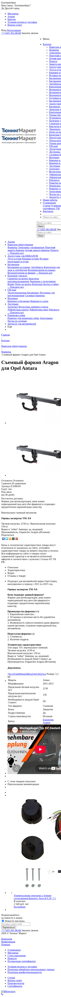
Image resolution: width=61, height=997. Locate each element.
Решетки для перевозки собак (23, 318)
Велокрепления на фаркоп (22, 273)
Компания (6, 939)
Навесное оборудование (20, 244)
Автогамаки (46, 318)
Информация (8, 941)
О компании (14, 950)
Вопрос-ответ (15, 980)
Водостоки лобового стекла (33, 306)
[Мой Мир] (13, 539)
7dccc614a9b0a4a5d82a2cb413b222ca (27, 674)
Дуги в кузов (14, 258)
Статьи (46, 205)
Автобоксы (37, 267)
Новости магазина (14, 921)
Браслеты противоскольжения (23, 280)
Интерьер (54, 157)
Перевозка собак (16, 315)
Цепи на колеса (23, 284)
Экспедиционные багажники (23, 292)
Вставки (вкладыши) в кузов (28, 260)
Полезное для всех (17, 275)
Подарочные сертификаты (22, 961)
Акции (11, 241)
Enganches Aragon (48, 721)
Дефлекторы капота (18, 309)
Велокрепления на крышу (42, 270)
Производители (16, 983)
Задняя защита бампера (37, 250)
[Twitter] (6, 539)
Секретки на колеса (18, 278)
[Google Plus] (16, 539)
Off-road (53, 146)
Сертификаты (15, 986)
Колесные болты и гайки (45, 284)
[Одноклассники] (10, 539)
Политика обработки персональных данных (31, 969)
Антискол (54, 168)
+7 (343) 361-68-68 (11, 33)
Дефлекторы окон (38, 309)
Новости (12, 958)
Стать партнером (17, 955)
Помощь (5, 944)
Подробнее (19, 906)
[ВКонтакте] (3, 539)
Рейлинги (54, 180)
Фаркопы (54, 50)
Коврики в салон (39, 301)
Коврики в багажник (19, 301)
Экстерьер (54, 166)
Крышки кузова (30, 258)
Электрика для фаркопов (31, 247)
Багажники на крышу (19, 267)
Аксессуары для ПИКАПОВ (23, 256)
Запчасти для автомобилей (22, 323)
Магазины (13, 952)
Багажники (55, 78)
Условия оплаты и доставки (22, 966)
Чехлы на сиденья (17, 321)
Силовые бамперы (35, 295)
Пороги (53, 61)
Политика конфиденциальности (25, 972)
